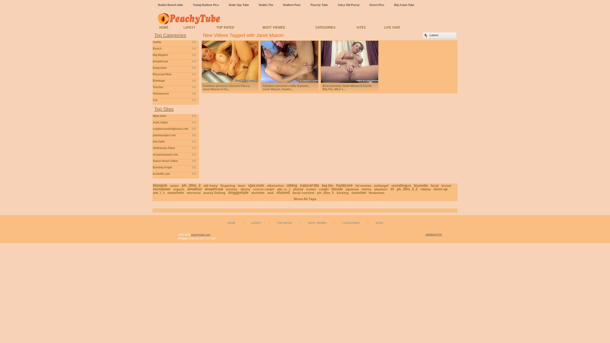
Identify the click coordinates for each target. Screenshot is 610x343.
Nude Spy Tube (239, 5)
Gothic (174, 42)
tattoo (366, 189)
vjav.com (256, 185)
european (161, 189)
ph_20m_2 (191, 185)
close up (440, 189)
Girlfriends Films (174, 148)
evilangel (381, 185)
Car (174, 100)
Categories (325, 27)
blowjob (160, 185)
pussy (298, 189)
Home (163, 27)
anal (270, 193)
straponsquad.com (174, 154)
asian (174, 185)
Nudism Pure (292, 5)
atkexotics (275, 185)
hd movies (363, 185)
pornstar (232, 189)
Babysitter (174, 68)
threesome (376, 193)
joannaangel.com (174, 135)
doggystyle (238, 193)
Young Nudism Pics (206, 5)
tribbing (425, 189)
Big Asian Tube (404, 5)
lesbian (311, 189)
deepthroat (214, 189)
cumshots (176, 193)
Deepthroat (174, 61)
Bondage (174, 80)
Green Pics (376, 5)
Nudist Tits (266, 5)
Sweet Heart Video (174, 161)
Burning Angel (174, 167)
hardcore (344, 185)
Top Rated (225, 27)
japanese (352, 189)
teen (241, 185)
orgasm (178, 189)
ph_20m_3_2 (407, 189)
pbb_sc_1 (283, 189)
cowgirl (324, 189)
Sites (361, 27)
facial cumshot (303, 193)
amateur (194, 189)
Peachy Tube (319, 5)
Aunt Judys (174, 122)
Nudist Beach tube (170, 5)
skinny (245, 189)
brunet (446, 185)
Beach (174, 48)
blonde (337, 189)
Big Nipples (174, 55)
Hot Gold (174, 141)
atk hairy (210, 185)
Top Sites (164, 109)
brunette (421, 185)
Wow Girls (174, 116)
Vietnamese (174, 93)
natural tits (309, 185)
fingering (227, 185)
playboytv (381, 189)
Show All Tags (305, 199)
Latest (189, 27)
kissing (343, 193)
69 (392, 189)
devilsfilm (257, 193)
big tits (327, 185)
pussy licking (214, 193)
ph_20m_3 (325, 193)
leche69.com (174, 174)
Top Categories (170, 35)
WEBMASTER (434, 234)
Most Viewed (274, 27)
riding (292, 185)
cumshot (358, 193)
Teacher (174, 87)
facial (435, 185)
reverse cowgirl (263, 189)
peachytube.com (200, 234)
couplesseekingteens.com (174, 129)
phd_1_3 (159, 193)
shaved (283, 193)
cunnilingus (401, 185)
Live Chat (392, 27)
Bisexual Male (174, 74)
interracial (194, 193)
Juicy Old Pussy (349, 5)
